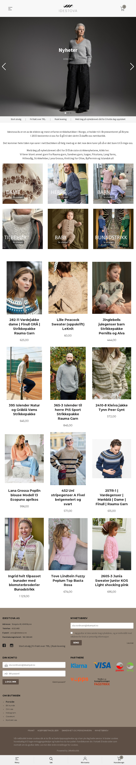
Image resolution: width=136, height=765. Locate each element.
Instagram (11, 712)
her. (107, 150)
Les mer (130, 643)
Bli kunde (10, 705)
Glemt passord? (59, 682)
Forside (10, 702)
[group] (68, 66)
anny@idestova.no (18, 632)
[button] (132, 66)
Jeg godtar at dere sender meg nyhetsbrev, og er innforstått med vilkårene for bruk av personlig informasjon (101, 635)
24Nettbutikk (73, 750)
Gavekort (10, 716)
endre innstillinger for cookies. (65, 744)
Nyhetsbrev (101, 730)
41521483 (16, 628)
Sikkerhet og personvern (77, 730)
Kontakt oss (11, 720)
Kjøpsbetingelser (48, 730)
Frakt (31, 730)
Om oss (9, 709)
